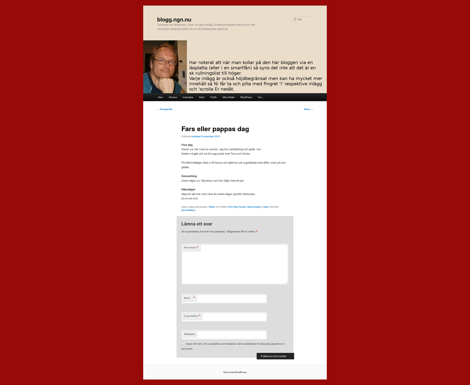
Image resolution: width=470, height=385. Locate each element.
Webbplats (189, 334)
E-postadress (192, 316)
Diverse (173, 97)
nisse (266, 206)
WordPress (246, 97)
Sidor (202, 97)
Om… (261, 97)
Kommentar (191, 247)
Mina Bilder (229, 97)
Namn (189, 298)
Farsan (242, 206)
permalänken (188, 210)
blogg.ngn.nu (174, 19)
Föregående (164, 109)
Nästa (308, 109)
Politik (213, 97)
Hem (160, 97)
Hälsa (212, 206)
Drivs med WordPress (235, 372)
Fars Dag (233, 206)
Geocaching (253, 206)
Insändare (188, 97)
